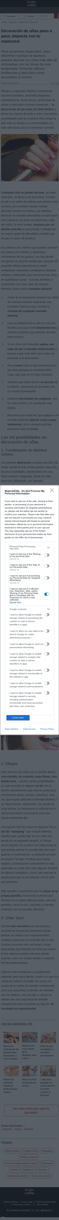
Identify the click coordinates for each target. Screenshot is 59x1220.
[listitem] (29, 547)
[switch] (46, 555)
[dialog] (29, 610)
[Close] (53, 491)
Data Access (29, 729)
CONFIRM (18, 718)
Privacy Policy (47, 729)
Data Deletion (11, 729)
